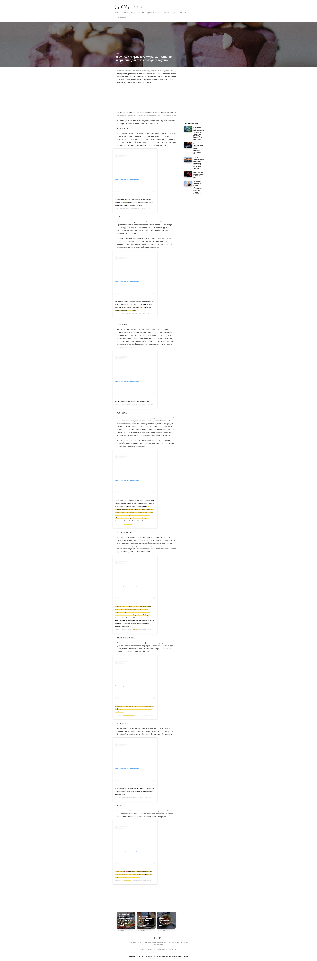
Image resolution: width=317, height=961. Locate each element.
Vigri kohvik (129, 208)
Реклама (149, 949)
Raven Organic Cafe (128, 715)
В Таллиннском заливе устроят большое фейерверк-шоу (198, 148)
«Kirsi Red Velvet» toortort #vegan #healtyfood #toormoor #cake (132, 401)
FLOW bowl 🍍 (128, 524)
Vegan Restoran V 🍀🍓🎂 (130, 629)
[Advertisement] (147, 97)
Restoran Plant (127, 880)
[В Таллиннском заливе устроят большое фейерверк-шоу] (188, 145)
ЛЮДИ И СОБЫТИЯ (137, 13)
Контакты (172, 949)
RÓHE (128, 797)
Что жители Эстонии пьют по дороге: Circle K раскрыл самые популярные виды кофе (145, 921)
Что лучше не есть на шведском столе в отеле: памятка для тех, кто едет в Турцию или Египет (125, 920)
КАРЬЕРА (183, 13)
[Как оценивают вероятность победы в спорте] (188, 174)
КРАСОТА (125, 13)
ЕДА (117, 54)
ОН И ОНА (167, 13)
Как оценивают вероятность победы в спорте (198, 174)
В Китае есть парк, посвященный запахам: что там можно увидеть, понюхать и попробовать (198, 133)
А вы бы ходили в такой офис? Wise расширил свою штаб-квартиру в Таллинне (198, 163)
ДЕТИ (175, 13)
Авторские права (160, 949)
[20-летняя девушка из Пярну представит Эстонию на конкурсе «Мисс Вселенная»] (188, 183)
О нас (142, 949)
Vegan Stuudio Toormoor (129, 404)
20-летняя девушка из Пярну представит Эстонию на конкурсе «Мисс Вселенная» (197, 188)
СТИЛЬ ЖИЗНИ (120, 18)
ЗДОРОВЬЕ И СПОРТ (154, 13)
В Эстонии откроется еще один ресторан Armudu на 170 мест (164, 922)
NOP (128, 313)
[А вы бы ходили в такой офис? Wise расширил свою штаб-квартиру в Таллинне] (188, 160)
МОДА (117, 13)
